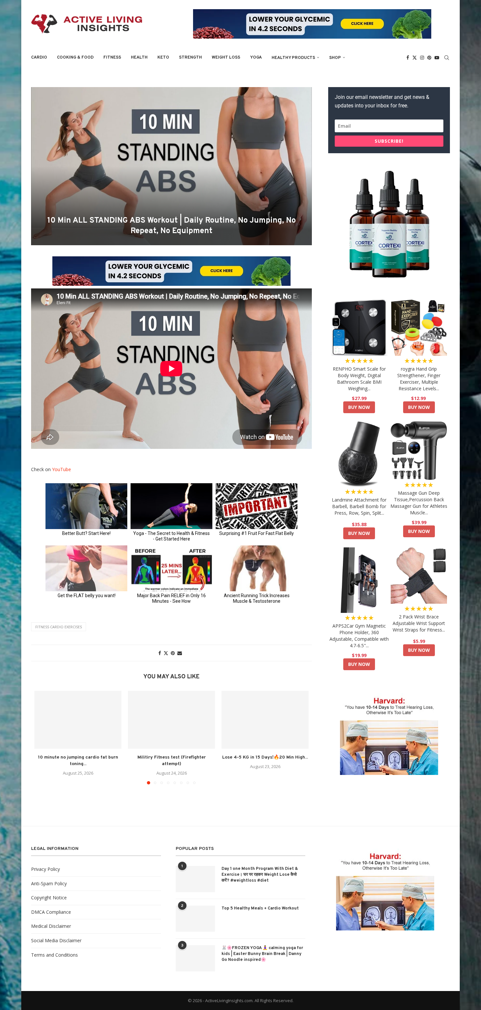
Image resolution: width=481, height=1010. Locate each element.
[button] (43, 737)
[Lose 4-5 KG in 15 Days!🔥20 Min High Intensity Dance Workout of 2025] (265, 720)
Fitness (112, 57)
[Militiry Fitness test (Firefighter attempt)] (171, 720)
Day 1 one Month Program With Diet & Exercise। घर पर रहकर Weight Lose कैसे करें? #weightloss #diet (260, 874)
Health (139, 57)
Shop (335, 58)
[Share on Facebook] (159, 653)
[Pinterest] (429, 57)
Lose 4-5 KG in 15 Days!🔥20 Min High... (265, 757)
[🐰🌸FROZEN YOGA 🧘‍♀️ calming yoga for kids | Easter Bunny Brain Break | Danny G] (195, 958)
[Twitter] (414, 57)
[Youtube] (437, 57)
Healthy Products (293, 58)
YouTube (61, 469)
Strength (190, 57)
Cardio (39, 57)
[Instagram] (422, 57)
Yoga (256, 57)
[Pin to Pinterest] (173, 653)
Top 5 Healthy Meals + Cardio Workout (260, 908)
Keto (163, 57)
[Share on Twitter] (166, 653)
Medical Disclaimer (51, 926)
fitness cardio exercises (58, 626)
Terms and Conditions (54, 955)
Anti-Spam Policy (49, 883)
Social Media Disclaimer (56, 940)
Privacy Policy (45, 869)
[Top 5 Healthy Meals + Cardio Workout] (195, 919)
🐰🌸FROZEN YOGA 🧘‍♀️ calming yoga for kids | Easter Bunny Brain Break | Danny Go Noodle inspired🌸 (262, 954)
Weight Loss (226, 57)
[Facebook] (407, 57)
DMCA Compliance (51, 912)
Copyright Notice (49, 897)
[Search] (446, 57)
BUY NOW (359, 407)
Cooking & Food (75, 57)
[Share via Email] (179, 653)
